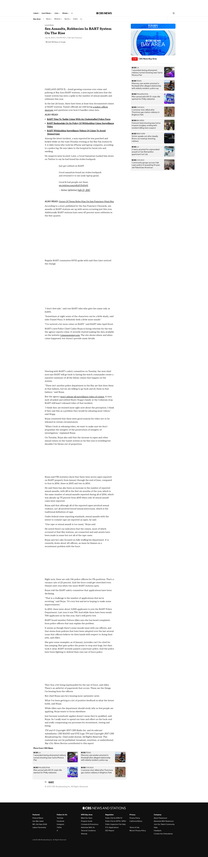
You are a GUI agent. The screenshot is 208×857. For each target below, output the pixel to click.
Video (75, 19)
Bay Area (37, 19)
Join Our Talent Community (164, 824)
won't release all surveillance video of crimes (82, 396)
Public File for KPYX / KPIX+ (115, 821)
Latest (36, 13)
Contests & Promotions (89, 824)
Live (56, 13)
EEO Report (109, 830)
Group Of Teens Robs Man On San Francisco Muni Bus (86, 201)
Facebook (60, 821)
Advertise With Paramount (164, 821)
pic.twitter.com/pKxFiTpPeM (73, 185)
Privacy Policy (135, 818)
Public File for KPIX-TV (113, 818)
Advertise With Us (88, 827)
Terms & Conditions (88, 830)
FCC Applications (112, 827)
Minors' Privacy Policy (138, 830)
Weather (57, 19)
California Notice (136, 821)
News (48, 19)
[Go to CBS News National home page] (104, 13)
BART (51, 782)
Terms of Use (134, 827)
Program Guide (86, 821)
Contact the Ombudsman (163, 834)
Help (155, 827)
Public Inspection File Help (115, 824)
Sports (67, 19)
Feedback (157, 830)
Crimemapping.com (70, 335)
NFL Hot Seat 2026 (39, 824)
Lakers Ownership (39, 827)
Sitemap (84, 834)
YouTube (60, 818)
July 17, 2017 (84, 190)
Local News (46, 13)
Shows (65, 13)
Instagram (60, 824)
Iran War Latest (38, 821)
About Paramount (160, 818)
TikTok (59, 827)
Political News (37, 818)
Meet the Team (86, 818)
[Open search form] (174, 13)
